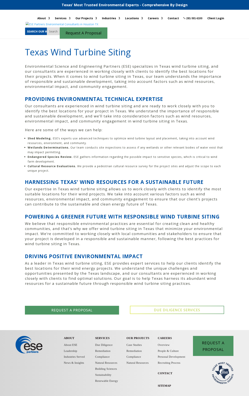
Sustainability (103, 374)
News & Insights (74, 362)
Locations (132, 18)
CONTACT (165, 373)
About (41, 18)
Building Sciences (106, 368)
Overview (164, 344)
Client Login (215, 18)
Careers (153, 18)
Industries (109, 18)
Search (53, 31)
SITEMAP (164, 385)
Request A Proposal (213, 346)
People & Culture (168, 350)
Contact (173, 18)
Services (61, 18)
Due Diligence (104, 344)
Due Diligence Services (177, 310)
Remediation (102, 350)
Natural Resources (106, 362)
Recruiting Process (169, 362)
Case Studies (134, 344)
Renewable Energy (106, 380)
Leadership (70, 350)
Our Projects (84, 18)
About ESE (70, 344)
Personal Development (171, 356)
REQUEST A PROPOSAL (72, 310)
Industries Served (74, 356)
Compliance (102, 356)
